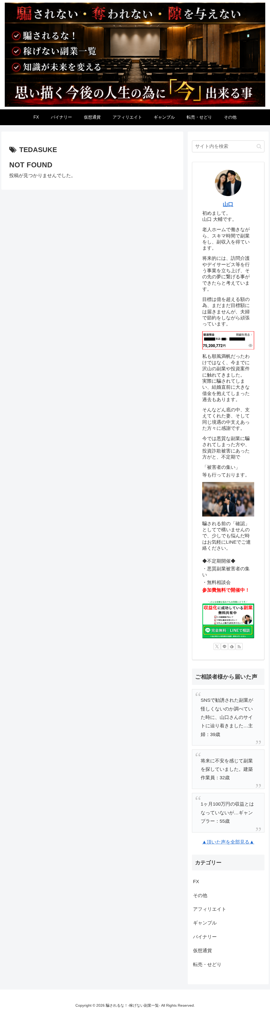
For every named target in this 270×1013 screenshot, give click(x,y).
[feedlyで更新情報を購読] (231, 646)
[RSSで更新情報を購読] (239, 646)
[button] (259, 146)
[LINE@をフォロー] (224, 646)
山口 (228, 204)
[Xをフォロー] (217, 646)
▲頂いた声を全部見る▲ (228, 842)
